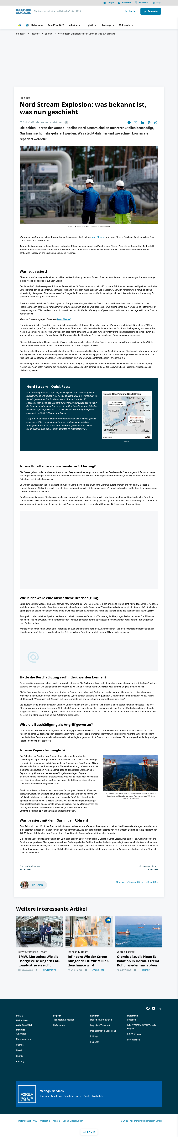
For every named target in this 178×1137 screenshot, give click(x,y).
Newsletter (69, 1096)
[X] (135, 122)
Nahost (146, 970)
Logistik (57, 1015)
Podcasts (131, 1019)
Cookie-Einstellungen (73, 1121)
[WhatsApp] (155, 122)
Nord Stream (98, 237)
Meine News (22, 1020)
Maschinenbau (23, 1039)
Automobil (21, 1033)
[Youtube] (153, 1008)
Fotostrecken (133, 1039)
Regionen (94, 1042)
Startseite (20, 33)
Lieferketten (59, 1025)
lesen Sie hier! (64, 319)
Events (87, 1096)
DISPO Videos (134, 1034)
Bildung (94, 1036)
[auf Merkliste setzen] (66, 122)
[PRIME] (20, 25)
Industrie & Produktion (101, 1019)
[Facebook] (148, 1008)
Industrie (35, 33)
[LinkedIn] (142, 122)
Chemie (20, 1045)
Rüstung (20, 1061)
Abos (78, 1096)
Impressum (44, 1121)
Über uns (44, 1096)
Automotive (49, 970)
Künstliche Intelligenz (98, 971)
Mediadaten (98, 1096)
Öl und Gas (152, 882)
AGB (35, 1121)
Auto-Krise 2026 (24, 1025)
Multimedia (132, 1015)
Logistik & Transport (100, 1025)
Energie (48, 33)
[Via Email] (149, 122)
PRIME (19, 1015)
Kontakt (56, 1121)
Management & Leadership (103, 1031)
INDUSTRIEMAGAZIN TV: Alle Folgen (141, 1027)
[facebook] (129, 122)
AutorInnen (56, 1096)
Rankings (94, 1015)
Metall (19, 1050)
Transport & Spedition (63, 1019)
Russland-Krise (135, 882)
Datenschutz (24, 1121)
